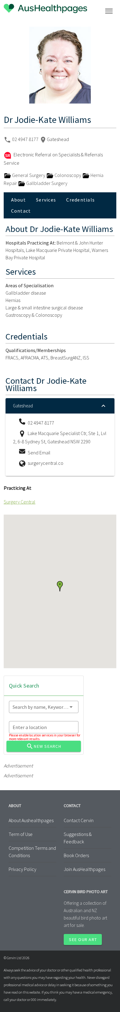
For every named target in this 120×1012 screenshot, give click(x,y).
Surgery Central (19, 502)
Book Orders (76, 855)
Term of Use (21, 834)
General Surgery (28, 175)
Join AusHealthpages (84, 869)
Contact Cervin (79, 820)
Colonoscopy (68, 175)
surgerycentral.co (45, 463)
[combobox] (43, 707)
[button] (60, 586)
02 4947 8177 (25, 139)
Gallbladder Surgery (46, 183)
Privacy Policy (22, 869)
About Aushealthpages (31, 820)
